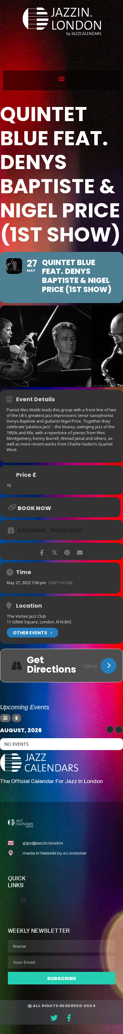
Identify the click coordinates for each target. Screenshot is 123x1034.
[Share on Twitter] (54, 551)
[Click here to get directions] (108, 666)
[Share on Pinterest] (67, 551)
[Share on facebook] (41, 551)
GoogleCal (66, 530)
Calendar (32, 530)
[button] (61, 79)
